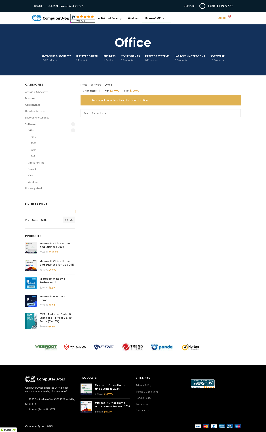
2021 (33, 143)
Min (112, 91)
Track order (142, 404)
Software (30, 124)
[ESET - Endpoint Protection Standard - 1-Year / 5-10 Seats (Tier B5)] (31, 321)
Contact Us (142, 410)
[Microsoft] (219, 347)
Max (131, 91)
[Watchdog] (75, 347)
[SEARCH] (237, 113)
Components (32, 104)
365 (33, 156)
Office (31, 130)
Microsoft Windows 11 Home (53, 298)
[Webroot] (46, 347)
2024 (33, 149)
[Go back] (110, 42)
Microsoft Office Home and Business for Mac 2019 (57, 263)
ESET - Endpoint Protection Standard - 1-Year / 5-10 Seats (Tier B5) (57, 318)
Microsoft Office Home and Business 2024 (55, 245)
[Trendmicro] (132, 347)
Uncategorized (33, 188)
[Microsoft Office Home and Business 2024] (31, 248)
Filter (69, 219)
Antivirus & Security (110, 18)
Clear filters (90, 91)
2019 (33, 136)
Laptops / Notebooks (37, 117)
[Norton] (190, 347)
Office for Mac (36, 162)
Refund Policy (143, 397)
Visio (30, 175)
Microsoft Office (154, 18)
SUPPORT (190, 6)
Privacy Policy (143, 385)
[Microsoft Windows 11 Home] (31, 301)
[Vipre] (104, 347)
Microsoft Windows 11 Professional (53, 280)
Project (32, 169)
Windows (133, 18)
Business (30, 98)
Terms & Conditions (147, 391)
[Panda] (161, 347)
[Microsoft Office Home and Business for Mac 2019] (31, 266)
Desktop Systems (35, 111)
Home (84, 84)
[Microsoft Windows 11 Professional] (31, 283)
